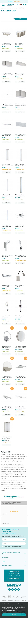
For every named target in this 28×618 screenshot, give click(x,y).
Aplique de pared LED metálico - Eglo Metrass (6, 44)
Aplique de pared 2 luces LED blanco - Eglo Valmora (20, 256)
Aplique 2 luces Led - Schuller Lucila (6, 317)
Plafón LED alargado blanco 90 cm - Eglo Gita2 (7, 195)
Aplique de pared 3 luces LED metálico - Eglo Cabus (7, 407)
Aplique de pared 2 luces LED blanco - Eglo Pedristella (7, 438)
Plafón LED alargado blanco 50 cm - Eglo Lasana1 (19, 226)
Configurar (4, 612)
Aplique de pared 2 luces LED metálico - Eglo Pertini (20, 377)
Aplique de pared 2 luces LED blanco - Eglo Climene (20, 135)
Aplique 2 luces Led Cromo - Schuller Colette (20, 317)
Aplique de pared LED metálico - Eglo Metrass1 (7, 377)
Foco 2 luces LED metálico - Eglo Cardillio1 (7, 256)
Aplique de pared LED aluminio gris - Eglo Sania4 (7, 74)
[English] (21, 4)
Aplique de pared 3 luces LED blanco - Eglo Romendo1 (7, 286)
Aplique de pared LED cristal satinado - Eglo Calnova (19, 195)
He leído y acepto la (12, 546)
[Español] (20, 4)
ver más (22, 496)
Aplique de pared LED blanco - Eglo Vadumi (6, 135)
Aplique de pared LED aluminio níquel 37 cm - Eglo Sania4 (20, 74)
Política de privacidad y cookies (8, 610)
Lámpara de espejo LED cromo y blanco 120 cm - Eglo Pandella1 (7, 105)
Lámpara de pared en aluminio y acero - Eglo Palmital (20, 407)
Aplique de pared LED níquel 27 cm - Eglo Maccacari (19, 44)
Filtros (21, 18)
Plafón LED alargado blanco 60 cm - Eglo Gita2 (20, 165)
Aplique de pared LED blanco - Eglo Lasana (6, 347)
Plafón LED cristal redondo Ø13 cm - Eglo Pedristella (20, 347)
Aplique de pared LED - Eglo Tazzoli (20, 286)
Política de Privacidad (16, 546)
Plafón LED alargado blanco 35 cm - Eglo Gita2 (7, 165)
